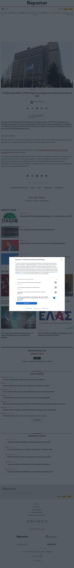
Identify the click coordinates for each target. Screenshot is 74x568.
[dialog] (37, 284)
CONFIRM (26, 303)
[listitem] (37, 279)
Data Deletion (29, 308)
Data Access (37, 308)
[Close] (62, 259)
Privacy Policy (45, 308)
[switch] (55, 282)
